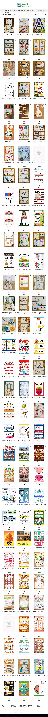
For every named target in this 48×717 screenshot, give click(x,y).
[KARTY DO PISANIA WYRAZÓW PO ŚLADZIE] (24, 410)
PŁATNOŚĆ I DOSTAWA (22, 706)
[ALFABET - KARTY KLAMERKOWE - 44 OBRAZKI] (9, 345)
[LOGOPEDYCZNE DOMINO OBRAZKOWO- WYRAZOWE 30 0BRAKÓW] (39, 346)
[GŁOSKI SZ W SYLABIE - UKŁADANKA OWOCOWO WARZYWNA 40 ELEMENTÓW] (39, 388)
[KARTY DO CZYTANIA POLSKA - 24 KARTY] (24, 367)
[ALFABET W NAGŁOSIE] (9, 25)
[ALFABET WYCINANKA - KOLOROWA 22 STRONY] (24, 196)
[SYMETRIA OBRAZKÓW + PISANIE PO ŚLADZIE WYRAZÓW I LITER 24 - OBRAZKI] (39, 688)
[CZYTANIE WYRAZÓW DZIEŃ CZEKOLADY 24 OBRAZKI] (39, 453)
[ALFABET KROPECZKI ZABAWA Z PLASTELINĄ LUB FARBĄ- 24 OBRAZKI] (9, 111)
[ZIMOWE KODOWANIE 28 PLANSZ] (24, 388)
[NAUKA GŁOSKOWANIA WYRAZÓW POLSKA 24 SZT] (9, 153)
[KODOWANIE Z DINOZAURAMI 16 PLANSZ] (9, 239)
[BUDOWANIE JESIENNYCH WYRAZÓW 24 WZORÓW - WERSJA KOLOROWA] (39, 47)
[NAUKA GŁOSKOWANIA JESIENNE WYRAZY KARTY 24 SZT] (24, 47)
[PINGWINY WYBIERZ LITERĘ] (9, 495)
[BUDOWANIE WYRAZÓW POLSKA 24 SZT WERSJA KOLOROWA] (39, 132)
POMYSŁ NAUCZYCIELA (39, 706)
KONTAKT (3, 706)
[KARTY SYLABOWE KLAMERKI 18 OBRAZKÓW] (39, 260)
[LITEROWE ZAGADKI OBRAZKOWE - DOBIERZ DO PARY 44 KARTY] (24, 346)
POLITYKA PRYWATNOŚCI (31, 707)
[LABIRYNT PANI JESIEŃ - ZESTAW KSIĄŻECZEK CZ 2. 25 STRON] (39, 282)
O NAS (38, 707)
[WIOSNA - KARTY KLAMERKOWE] (9, 474)
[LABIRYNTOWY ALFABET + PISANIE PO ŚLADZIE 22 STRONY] (39, 153)
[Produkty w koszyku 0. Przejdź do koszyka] (44, 5)
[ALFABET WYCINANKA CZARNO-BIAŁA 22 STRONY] (39, 25)
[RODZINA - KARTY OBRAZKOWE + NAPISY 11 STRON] (39, 645)
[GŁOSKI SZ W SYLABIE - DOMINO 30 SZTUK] (9, 410)
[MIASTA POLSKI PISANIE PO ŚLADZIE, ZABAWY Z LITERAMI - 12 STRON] (39, 431)
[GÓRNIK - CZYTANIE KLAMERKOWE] (9, 260)
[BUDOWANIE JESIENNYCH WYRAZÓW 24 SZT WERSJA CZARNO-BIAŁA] (24, 89)
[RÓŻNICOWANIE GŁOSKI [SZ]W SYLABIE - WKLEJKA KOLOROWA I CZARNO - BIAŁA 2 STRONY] (9, 517)
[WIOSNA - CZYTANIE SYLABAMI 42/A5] (24, 453)
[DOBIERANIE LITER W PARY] (9, 218)
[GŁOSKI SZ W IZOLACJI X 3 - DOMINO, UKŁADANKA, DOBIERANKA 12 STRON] (9, 538)
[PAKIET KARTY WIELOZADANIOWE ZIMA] (24, 645)
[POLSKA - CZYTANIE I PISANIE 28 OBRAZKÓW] (9, 453)
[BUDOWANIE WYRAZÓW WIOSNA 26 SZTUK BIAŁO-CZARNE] (24, 239)
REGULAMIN (29, 706)
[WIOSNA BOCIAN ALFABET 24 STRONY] (9, 132)
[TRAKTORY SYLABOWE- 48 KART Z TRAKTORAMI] (39, 89)
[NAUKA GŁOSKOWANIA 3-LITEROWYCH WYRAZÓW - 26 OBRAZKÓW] (39, 303)
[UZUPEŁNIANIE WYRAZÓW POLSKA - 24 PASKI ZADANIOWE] (9, 367)
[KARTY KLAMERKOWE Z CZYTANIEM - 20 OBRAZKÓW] (24, 581)
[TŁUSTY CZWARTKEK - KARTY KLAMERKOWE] (39, 624)
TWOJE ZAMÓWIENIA (13, 706)
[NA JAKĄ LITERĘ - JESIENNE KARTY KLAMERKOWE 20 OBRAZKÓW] (9, 624)
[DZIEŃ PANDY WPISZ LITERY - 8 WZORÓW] (39, 559)
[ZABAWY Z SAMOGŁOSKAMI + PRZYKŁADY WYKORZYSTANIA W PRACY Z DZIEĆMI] (24, 431)
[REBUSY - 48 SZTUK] (9, 47)
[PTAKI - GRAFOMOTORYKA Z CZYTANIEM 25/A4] (39, 581)
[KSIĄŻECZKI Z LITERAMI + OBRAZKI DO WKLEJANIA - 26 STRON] (9, 282)
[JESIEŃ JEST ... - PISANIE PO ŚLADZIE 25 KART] (24, 559)
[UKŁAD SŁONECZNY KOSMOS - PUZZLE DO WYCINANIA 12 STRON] (9, 324)
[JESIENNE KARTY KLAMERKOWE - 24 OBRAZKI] (9, 645)
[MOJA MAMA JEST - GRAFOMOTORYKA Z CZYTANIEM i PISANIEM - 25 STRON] (39, 602)
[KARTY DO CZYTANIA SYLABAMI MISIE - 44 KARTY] (9, 666)
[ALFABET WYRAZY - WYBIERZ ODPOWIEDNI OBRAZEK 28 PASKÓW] (9, 388)
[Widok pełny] (45, 14)
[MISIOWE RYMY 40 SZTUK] (39, 68)
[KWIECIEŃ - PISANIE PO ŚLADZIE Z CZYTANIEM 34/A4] (9, 602)
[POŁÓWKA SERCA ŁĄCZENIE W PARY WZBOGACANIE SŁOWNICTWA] (39, 474)
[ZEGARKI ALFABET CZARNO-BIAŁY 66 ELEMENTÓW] (9, 68)
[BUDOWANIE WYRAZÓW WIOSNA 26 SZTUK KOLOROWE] (39, 239)
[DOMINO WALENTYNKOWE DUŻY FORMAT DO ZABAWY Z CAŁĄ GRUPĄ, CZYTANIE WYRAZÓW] (9, 581)
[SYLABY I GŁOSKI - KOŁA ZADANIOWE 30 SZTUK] (24, 153)
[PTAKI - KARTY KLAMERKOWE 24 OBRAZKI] (39, 218)
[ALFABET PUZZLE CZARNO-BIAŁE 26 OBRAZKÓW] (39, 367)
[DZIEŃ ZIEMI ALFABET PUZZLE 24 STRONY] (24, 688)
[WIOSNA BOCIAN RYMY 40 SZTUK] (39, 111)
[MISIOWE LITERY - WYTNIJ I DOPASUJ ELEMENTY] (24, 68)
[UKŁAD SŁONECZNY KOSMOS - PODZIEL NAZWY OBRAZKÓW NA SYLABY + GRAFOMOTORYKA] (24, 666)
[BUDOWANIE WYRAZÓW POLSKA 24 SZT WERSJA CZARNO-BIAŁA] (24, 175)
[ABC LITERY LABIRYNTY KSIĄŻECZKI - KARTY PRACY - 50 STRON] (9, 303)
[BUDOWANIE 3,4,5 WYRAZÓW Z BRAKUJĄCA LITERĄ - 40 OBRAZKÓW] (24, 303)
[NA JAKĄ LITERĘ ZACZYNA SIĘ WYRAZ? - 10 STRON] (24, 25)
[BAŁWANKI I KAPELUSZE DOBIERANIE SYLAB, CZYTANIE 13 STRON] (24, 495)
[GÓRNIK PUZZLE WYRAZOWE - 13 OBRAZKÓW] (9, 688)
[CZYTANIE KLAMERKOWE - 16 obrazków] (39, 538)
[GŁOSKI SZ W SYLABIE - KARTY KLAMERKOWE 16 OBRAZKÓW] (39, 196)
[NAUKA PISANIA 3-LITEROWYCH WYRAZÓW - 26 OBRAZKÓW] (24, 282)
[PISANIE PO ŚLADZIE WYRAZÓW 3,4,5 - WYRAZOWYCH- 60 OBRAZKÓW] (39, 324)
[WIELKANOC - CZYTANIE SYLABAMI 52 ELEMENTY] (24, 260)
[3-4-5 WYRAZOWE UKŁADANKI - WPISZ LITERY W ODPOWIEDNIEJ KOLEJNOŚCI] (24, 324)
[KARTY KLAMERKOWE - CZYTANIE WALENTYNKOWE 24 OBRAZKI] (9, 559)
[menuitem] (7, 10)
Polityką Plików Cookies (24, 715)
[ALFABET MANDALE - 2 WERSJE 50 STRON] (39, 410)
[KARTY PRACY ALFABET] (39, 175)
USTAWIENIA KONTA (13, 707)
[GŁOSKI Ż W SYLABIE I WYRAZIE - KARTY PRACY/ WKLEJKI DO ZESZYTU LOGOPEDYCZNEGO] (24, 517)
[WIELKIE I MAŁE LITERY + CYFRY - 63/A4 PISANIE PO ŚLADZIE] (9, 431)
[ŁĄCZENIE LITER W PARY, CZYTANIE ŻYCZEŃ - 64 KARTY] (24, 474)
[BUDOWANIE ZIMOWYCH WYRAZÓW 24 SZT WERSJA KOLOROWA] (9, 175)
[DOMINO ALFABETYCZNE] (24, 111)
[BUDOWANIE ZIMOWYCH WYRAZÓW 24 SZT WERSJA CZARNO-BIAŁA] (24, 132)
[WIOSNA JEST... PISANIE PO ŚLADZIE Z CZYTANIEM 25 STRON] (24, 602)
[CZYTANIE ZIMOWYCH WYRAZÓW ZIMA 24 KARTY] (39, 495)
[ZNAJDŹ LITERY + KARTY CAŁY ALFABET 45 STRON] (9, 89)
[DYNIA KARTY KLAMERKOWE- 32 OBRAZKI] (24, 624)
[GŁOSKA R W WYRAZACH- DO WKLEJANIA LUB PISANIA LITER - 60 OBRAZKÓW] (24, 218)
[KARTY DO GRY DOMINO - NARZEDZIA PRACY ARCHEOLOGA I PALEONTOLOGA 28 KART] (39, 517)
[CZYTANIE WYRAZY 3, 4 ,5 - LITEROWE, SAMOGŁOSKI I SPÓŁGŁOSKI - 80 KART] (9, 196)
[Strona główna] (24, 5)
